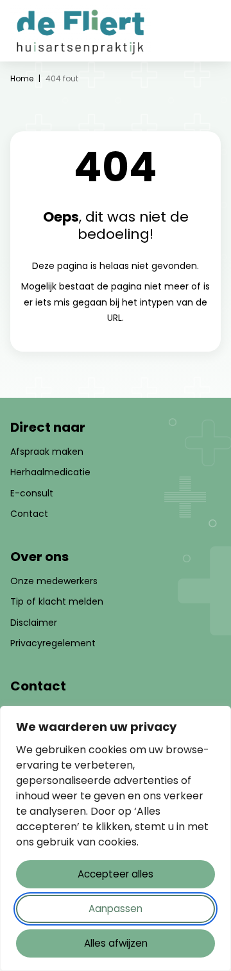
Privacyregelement (53, 643)
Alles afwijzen (116, 943)
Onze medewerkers (54, 581)
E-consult (31, 493)
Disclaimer (33, 622)
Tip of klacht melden (56, 601)
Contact (29, 513)
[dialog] (115, 838)
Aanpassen (115, 908)
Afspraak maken (46, 451)
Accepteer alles (115, 874)
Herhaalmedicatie (50, 472)
